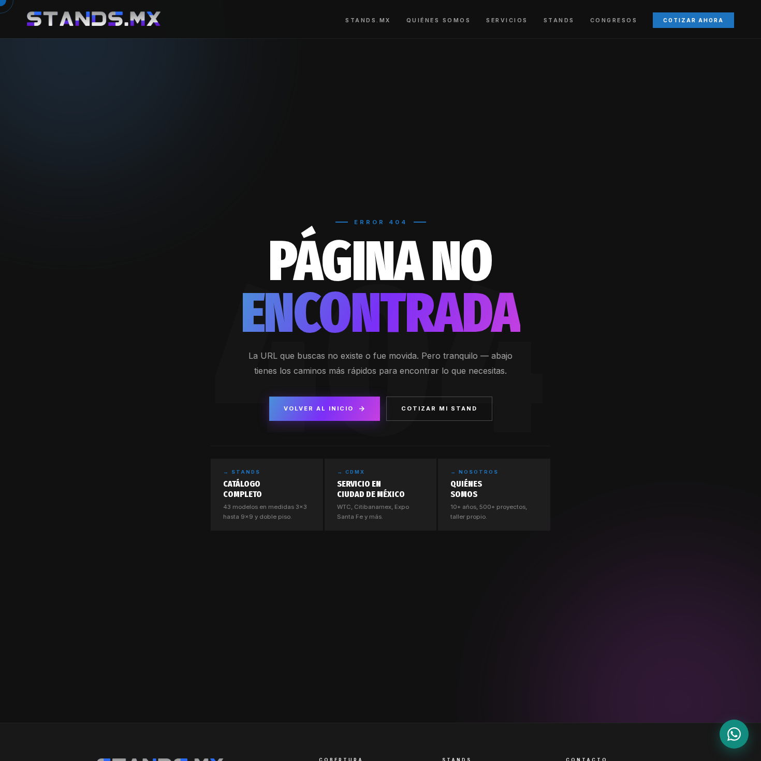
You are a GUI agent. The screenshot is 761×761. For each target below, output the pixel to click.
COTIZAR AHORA (693, 20)
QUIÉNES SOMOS (438, 20)
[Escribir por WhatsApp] (734, 734)
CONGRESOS (614, 20)
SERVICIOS (507, 20)
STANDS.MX (368, 20)
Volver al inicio (319, 408)
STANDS (559, 20)
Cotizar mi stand (439, 408)
